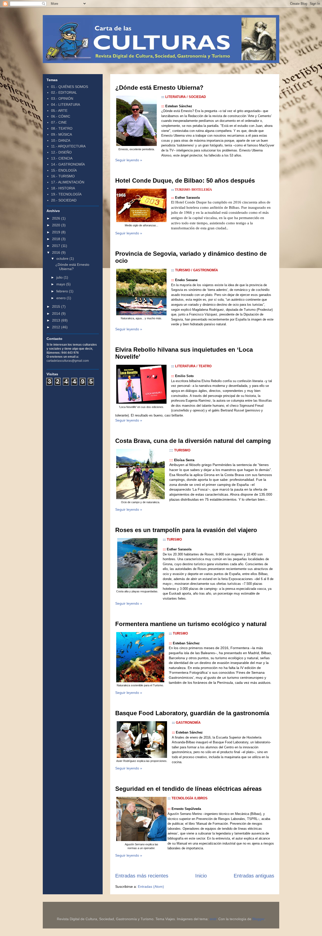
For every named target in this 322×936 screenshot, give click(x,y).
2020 (56, 225)
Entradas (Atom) (151, 887)
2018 (56, 239)
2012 (56, 327)
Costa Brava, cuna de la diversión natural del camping (193, 440)
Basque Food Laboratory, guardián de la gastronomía (192, 713)
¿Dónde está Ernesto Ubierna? (159, 87)
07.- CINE (59, 122)
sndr (213, 919)
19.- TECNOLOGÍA (66, 194)
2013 (56, 320)
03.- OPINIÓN (62, 98)
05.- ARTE (59, 111)
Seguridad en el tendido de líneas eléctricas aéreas (188, 788)
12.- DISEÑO (61, 152)
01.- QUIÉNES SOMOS (69, 87)
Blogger (258, 919)
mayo (61, 284)
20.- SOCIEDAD (63, 200)
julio (60, 277)
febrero (62, 291)
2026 (56, 218)
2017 (56, 246)
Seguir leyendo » (128, 160)
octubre (62, 258)
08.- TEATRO (61, 128)
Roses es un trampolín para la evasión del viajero (186, 530)
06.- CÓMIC (60, 116)
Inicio (201, 875)
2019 (56, 232)
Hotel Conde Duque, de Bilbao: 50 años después (185, 180)
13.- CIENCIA (61, 158)
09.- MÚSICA (61, 134)
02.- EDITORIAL (64, 92)
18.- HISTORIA (63, 188)
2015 (56, 306)
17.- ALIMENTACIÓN (67, 182)
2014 (56, 313)
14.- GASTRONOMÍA (68, 164)
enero (61, 298)
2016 (56, 252)
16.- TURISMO (63, 176)
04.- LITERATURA (65, 104)
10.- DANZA (60, 140)
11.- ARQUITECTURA (68, 146)
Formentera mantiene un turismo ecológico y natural (191, 623)
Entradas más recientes (141, 875)
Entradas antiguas (254, 875)
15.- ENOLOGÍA (64, 170)
